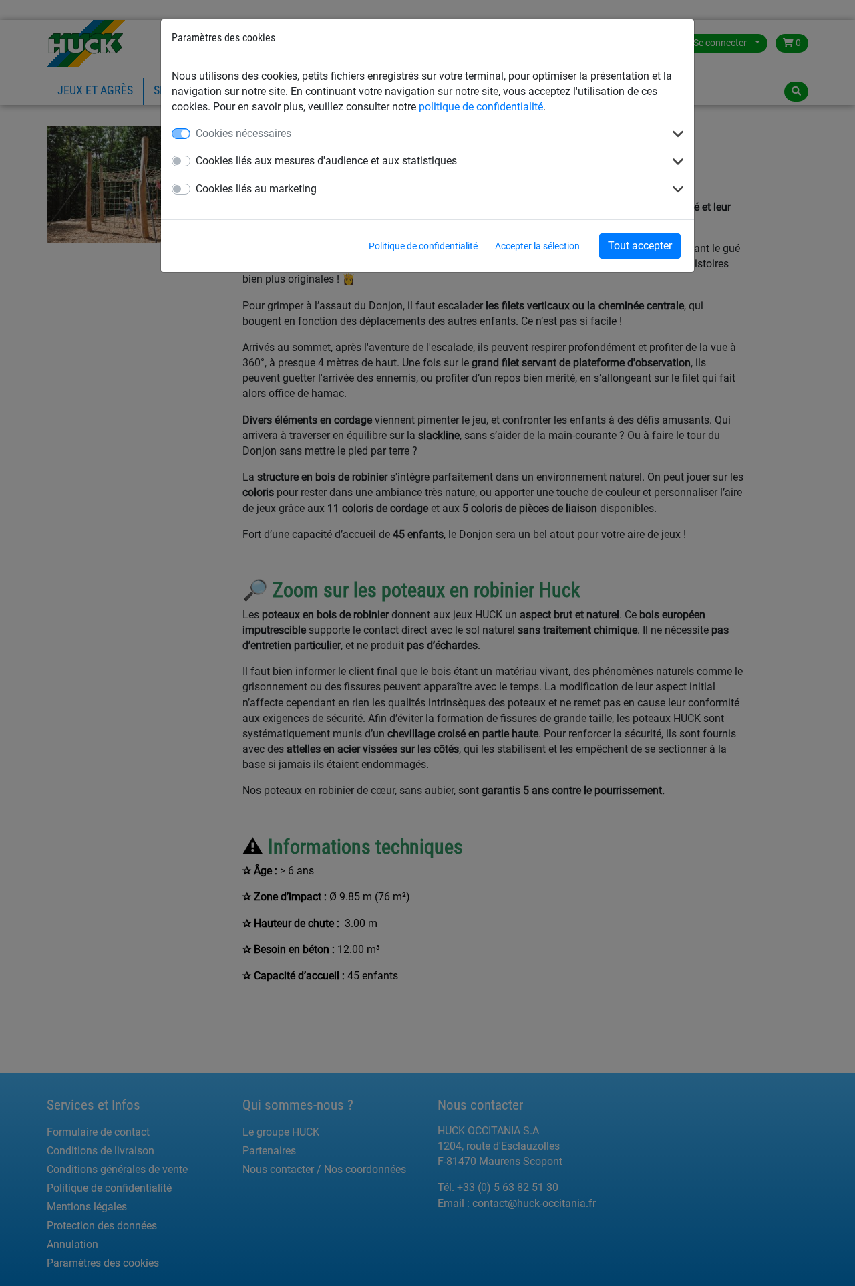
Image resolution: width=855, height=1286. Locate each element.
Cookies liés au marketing (256, 188)
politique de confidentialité (481, 106)
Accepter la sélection (537, 246)
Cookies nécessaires (243, 133)
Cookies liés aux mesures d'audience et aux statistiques (326, 160)
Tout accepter (640, 245)
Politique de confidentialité (423, 246)
